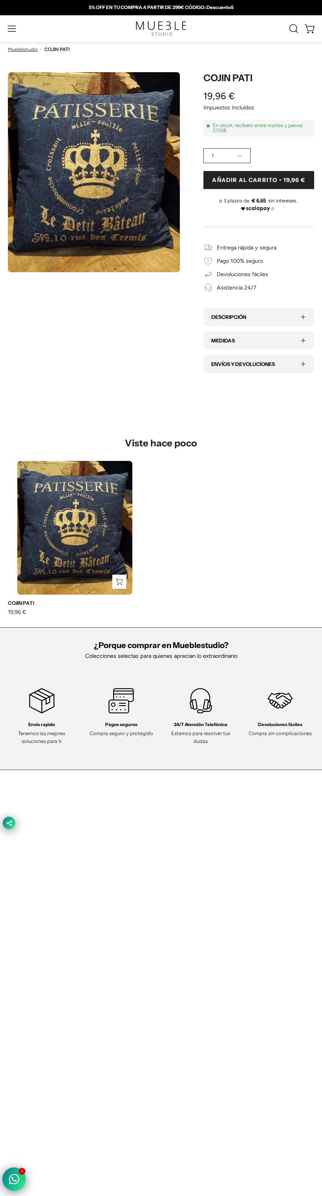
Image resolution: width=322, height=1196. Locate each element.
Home (176, 898)
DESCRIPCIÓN (228, 317)
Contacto (180, 922)
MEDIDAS (223, 340)
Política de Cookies (31, 1029)
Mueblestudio (23, 49)
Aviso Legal (22, 1052)
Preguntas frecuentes (196, 957)
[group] (161, 7)
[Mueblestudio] (161, 28)
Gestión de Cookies (32, 1041)
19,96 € (17, 612)
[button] (292, 28)
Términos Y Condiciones (38, 1017)
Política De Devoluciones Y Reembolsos (57, 1064)
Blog (174, 968)
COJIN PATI (21, 603)
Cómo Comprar (188, 945)
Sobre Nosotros (189, 910)
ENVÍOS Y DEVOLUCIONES (243, 364)
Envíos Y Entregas (191, 933)
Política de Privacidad (34, 1006)
